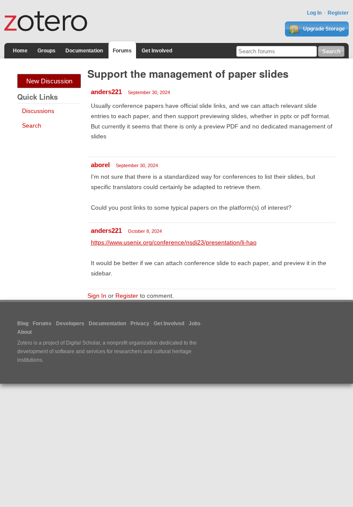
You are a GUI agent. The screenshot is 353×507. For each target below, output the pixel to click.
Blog (22, 324)
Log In (314, 13)
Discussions (38, 110)
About (24, 332)
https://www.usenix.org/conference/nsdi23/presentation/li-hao (174, 242)
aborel (100, 164)
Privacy (139, 324)
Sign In (96, 295)
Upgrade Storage (323, 29)
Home (20, 51)
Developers (70, 324)
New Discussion (49, 81)
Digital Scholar (83, 343)
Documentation (84, 51)
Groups (46, 51)
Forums (122, 51)
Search (31, 125)
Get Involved (157, 51)
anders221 (106, 91)
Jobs (195, 324)
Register (338, 13)
